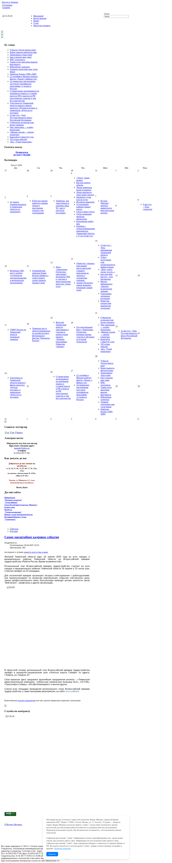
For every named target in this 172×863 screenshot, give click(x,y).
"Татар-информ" (11, 502)
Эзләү (106, 14)
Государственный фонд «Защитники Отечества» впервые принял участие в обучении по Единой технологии (85, 334)
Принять (52, 854)
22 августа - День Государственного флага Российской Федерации (21, 117)
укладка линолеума (26, 700)
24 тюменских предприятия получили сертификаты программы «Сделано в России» (22, 85)
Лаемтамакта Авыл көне (21, 55)
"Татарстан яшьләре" (13, 512)
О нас (36, 23)
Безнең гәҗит (9, 507)
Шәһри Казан (9, 498)
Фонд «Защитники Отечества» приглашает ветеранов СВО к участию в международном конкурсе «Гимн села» (63, 277)
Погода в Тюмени (10, 2)
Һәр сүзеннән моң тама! (21, 57)
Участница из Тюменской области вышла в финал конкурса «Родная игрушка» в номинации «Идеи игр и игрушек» (23, 108)
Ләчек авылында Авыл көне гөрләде (85, 193)
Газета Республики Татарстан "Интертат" (21, 505)
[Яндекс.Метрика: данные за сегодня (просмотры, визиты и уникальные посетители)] (13, 824)
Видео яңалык (39, 18)
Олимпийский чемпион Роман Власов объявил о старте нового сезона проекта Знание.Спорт (40, 277)
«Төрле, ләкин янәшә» (82, 179)
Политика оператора (62, 849)
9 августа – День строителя (147, 206)
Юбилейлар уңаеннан (20, 67)
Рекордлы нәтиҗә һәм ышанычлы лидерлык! (106, 304)
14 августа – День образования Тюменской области (106, 250)
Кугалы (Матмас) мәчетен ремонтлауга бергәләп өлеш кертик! (107, 207)
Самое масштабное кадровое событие (31, 537)
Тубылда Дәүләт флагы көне (23, 50)
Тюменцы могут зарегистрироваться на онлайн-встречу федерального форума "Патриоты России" (41, 334)
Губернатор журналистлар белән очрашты (22, 123)
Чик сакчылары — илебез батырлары (108, 327)
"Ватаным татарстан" (13, 500)
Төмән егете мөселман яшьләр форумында (106, 391)
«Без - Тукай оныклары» (21, 142)
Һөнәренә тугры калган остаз (83, 198)
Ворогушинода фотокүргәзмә (23, 52)
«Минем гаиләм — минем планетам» (108, 334)
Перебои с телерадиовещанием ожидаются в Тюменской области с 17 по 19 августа (85, 231)
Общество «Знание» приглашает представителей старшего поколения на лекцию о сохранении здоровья (85, 271)
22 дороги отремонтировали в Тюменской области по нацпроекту (18, 207)
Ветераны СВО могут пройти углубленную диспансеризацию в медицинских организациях (18, 277)
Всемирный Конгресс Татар (15, 517)
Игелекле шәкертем (85, 202)
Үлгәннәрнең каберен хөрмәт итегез (83, 206)
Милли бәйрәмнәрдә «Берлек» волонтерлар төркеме (106, 286)
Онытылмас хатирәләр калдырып (106, 296)
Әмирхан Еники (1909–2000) (23, 74)
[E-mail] (14, 531)
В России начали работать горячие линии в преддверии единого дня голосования (40, 207)
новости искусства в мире (36, 552)
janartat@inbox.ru (21, 448)
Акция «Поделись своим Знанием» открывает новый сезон (84, 286)
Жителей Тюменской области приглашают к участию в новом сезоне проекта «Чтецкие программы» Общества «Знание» (62, 334)
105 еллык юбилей (18, 139)
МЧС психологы (17, 59)
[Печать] (14, 529)
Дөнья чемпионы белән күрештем (84, 188)
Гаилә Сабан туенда (85, 212)
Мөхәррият (38, 16)
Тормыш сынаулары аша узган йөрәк (107, 404)
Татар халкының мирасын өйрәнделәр (84, 216)
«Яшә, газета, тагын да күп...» (108, 270)
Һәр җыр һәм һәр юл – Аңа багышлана (107, 276)
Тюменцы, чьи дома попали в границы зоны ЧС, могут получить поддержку (62, 207)
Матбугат (8, 510)
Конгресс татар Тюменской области (18, 515)
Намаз (36, 21)
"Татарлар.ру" (10, 519)
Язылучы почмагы (41, 25)
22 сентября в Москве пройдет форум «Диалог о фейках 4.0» (24, 77)
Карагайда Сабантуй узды (22, 137)
